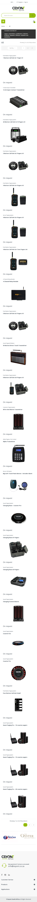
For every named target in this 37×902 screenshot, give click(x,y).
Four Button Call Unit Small (11, 693)
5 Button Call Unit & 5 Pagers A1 (13, 313)
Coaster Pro (7, 661)
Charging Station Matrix (11, 601)
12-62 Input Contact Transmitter (14, 90)
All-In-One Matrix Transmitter (12, 409)
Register (20, 2)
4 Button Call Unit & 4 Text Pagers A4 (15, 249)
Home (3, 26)
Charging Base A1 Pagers (11, 537)
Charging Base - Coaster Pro (12, 505)
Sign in (26, 2)
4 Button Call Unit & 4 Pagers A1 (13, 185)
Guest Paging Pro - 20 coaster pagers (15, 789)
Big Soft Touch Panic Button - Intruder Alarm (17, 473)
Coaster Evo (7, 633)
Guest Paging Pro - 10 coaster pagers (15, 725)
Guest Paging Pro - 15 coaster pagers (15, 757)
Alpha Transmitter (9, 441)
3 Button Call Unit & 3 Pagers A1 (13, 153)
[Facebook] (1, 875)
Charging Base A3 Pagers (11, 569)
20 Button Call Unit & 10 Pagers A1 (14, 122)
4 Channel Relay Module (10, 281)
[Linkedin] (9, 875)
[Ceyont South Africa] (18, 8)
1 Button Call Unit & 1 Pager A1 (13, 58)
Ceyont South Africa (13, 899)
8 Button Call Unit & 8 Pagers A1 (13, 377)
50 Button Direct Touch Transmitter (15, 345)
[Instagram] (5, 875)
